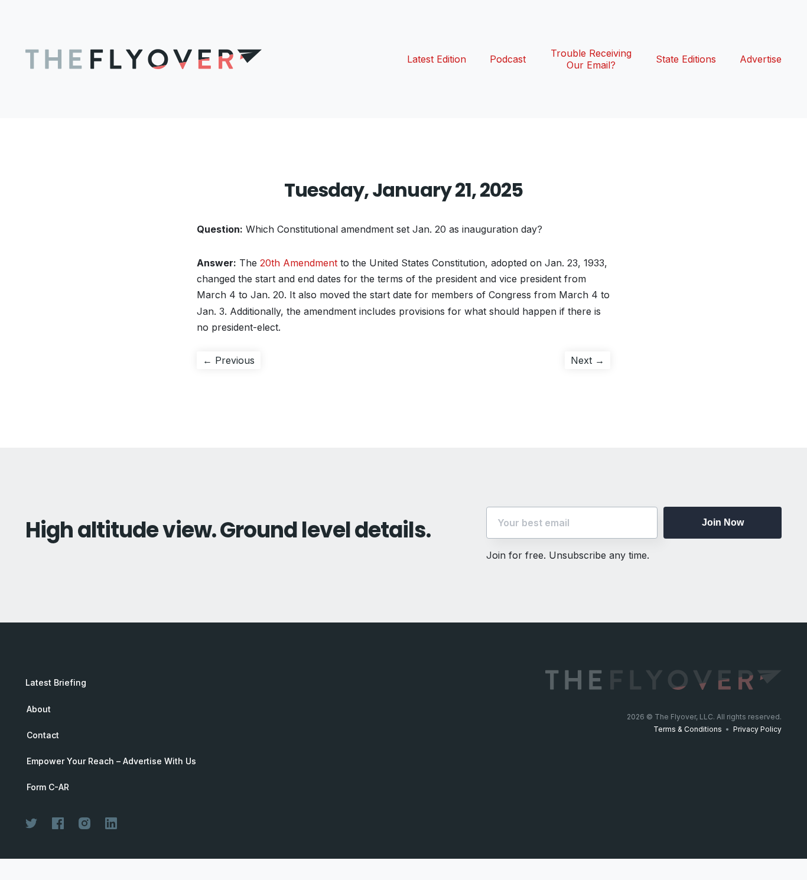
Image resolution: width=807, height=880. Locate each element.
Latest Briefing (55, 682)
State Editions (686, 59)
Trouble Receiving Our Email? (591, 59)
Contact (43, 735)
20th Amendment (298, 263)
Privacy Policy (757, 729)
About (39, 709)
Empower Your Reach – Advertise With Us (111, 761)
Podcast (508, 59)
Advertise (761, 59)
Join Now (723, 522)
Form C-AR (48, 787)
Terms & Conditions (687, 729)
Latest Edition (436, 59)
